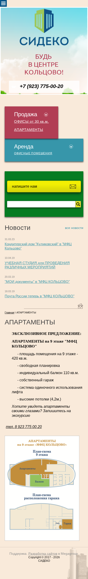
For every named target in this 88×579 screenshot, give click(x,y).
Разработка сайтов (42, 553)
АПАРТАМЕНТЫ (28, 130)
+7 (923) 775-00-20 (41, 86)
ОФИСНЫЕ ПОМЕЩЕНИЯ (33, 153)
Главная (9, 312)
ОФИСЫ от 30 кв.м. (31, 121)
